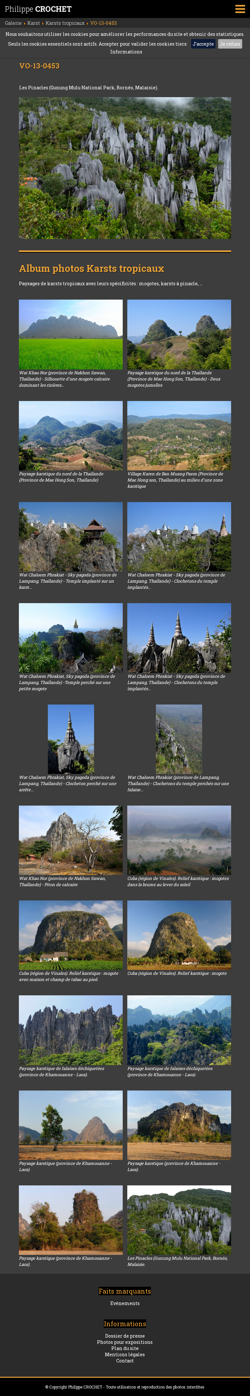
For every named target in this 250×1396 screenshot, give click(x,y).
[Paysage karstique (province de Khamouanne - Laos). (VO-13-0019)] (71, 1220)
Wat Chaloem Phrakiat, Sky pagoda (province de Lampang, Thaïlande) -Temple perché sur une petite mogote (67, 682)
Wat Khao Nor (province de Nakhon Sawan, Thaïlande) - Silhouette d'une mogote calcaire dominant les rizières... (64, 379)
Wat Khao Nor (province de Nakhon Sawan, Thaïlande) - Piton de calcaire (62, 881)
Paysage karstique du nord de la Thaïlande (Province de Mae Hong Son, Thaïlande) (61, 477)
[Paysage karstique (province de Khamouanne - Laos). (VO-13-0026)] (179, 1125)
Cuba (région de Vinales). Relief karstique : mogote (177, 973)
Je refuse (230, 44)
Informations (126, 52)
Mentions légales (125, 1354)
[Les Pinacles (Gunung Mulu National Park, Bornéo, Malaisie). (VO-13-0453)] (125, 168)
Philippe (38, 9)
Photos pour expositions (125, 1342)
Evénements (125, 1303)
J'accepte (203, 44)
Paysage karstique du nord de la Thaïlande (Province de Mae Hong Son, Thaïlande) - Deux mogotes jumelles (173, 379)
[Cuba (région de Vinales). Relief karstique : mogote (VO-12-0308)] (179, 935)
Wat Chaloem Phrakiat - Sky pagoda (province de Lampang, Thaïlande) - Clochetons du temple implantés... (176, 581)
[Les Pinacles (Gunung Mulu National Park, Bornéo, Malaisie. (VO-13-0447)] (179, 1220)
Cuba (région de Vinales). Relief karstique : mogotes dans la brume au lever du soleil (178, 881)
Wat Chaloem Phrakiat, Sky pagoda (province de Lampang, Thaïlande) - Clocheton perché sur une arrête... (67, 783)
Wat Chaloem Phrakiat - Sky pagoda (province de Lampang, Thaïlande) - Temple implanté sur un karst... (68, 581)
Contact (125, 1361)
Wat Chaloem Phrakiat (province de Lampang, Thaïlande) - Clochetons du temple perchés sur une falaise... (178, 783)
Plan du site (125, 1348)
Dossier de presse (125, 1336)
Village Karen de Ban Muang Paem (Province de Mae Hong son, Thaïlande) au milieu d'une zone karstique (175, 480)
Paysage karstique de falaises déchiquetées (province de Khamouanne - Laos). (61, 1071)
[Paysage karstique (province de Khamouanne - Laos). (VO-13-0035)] (71, 1125)
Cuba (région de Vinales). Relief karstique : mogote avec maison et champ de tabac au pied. (68, 976)
